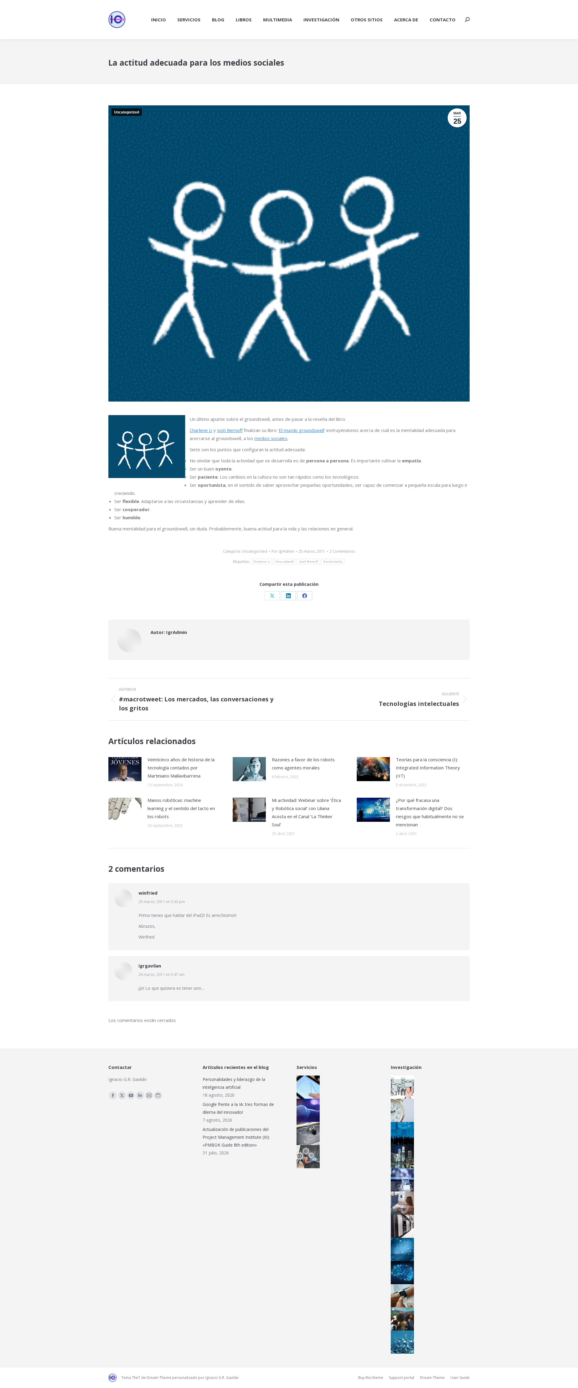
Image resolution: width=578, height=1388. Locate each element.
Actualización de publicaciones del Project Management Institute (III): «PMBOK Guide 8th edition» (236, 1137)
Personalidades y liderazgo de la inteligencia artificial (234, 1083)
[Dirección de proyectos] (401, 1110)
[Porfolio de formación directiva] (306, 1133)
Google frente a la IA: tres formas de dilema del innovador (238, 1108)
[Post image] (124, 769)
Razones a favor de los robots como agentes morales (303, 763)
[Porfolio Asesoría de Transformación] (306, 1156)
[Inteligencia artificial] (401, 1272)
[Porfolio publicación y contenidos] (306, 1087)
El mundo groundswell (301, 430)
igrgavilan (149, 966)
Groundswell (284, 561)
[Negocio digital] (401, 1156)
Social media (332, 561)
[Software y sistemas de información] (401, 1203)
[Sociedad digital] (401, 1133)
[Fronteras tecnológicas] (401, 1342)
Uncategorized (126, 112)
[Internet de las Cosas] (401, 1295)
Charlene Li (201, 430)
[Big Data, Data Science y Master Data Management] (401, 1249)
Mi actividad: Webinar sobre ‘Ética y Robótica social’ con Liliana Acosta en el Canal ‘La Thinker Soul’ (306, 812)
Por (283, 551)
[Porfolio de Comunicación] (306, 1110)
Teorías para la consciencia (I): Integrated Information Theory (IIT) (428, 767)
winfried (147, 893)
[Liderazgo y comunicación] (401, 1319)
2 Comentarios (342, 551)
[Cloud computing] (401, 1226)
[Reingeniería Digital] (401, 1087)
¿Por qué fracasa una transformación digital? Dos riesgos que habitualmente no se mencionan (430, 812)
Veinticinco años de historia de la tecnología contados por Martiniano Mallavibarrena (181, 767)
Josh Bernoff (230, 430)
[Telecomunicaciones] (401, 1179)
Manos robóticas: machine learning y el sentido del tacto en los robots (181, 808)
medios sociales (270, 438)
